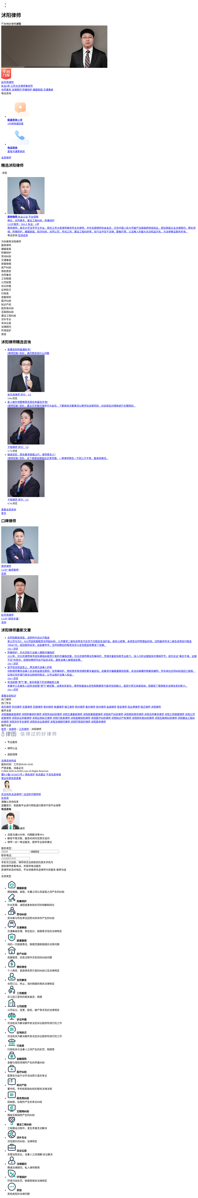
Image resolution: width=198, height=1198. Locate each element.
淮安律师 (122, 707)
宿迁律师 (145, 707)
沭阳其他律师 (98, 721)
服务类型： (7, 848)
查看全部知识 (8, 695)
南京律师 (6, 707)
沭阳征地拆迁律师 (42, 718)
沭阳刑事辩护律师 (31, 714)
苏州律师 (17, 707)
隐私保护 (30, 774)
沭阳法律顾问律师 (60, 721)
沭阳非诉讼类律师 (40, 721)
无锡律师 (27, 707)
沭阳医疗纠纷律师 (101, 718)
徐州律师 (101, 707)
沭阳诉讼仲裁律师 (22, 718)
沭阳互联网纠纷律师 (166, 718)
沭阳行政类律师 (61, 718)
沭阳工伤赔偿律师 (174, 714)
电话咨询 (6, 93)
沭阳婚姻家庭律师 (11, 714)
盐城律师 (111, 707)
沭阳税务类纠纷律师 (143, 718)
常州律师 (48, 707)
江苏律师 (24, 729)
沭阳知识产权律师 (121, 718)
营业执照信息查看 (11, 778)
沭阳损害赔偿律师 (93, 714)
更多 (3, 513)
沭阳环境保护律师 (80, 721)
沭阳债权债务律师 (134, 714)
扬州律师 (80, 707)
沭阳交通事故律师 (72, 714)
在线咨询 (23, 235)
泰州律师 (90, 707)
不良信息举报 (53, 774)
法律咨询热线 (8, 760)
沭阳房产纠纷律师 (113, 714)
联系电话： (7, 855)
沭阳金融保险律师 (80, 718)
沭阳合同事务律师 (154, 714)
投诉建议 (40, 774)
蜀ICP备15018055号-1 (12, 774)
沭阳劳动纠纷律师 (52, 714)
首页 (3, 729)
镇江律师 (69, 707)
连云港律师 (133, 707)
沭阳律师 (156, 707)
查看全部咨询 (8, 509)
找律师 (12, 729)
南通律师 (59, 707)
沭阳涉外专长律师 (19, 721)
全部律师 (6, 157)
